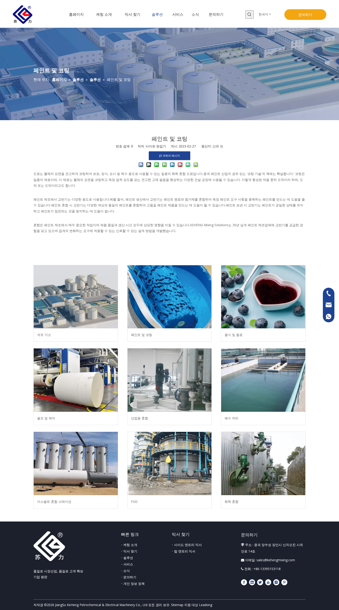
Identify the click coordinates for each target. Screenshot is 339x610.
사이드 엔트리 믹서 (188, 545)
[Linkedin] (252, 582)
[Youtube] (268, 582)
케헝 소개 (130, 545)
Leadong (205, 605)
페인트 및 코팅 (141, 334)
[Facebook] (244, 582)
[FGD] (170, 463)
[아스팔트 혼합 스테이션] (76, 463)
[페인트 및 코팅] (170, 296)
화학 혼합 (231, 501)
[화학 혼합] (263, 463)
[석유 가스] (76, 296)
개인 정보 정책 (134, 583)
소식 (126, 570)
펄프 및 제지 (46, 418)
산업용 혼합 (139, 418)
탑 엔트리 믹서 (184, 551)
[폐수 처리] (263, 380)
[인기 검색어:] (249, 14)
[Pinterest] (284, 582)
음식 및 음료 (234, 334)
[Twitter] (260, 582)
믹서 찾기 (130, 551)
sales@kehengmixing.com (275, 560)
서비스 (128, 564)
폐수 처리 (231, 418)
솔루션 (128, 557)
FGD (134, 501)
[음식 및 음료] (263, 296)
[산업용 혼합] (170, 380)
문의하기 (305, 14)
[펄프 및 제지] (76, 380)
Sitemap (177, 605)
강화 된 (218, 146)
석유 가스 (44, 334)
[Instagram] (276, 582)
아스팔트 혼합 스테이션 (54, 501)
